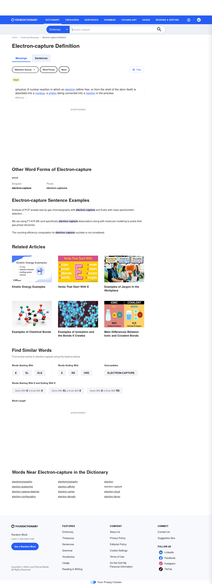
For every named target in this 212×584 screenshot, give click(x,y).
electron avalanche (22, 486)
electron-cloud (112, 491)
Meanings (21, 58)
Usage (66, 563)
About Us (115, 532)
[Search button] (160, 29)
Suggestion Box (166, 538)
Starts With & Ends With (29, 390)
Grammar (67, 550)
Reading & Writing (72, 569)
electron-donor (112, 496)
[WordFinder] (199, 20)
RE (73, 373)
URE (86, 373)
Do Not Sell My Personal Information (121, 564)
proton (53, 93)
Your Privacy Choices (109, 582)
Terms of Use (117, 556)
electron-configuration (24, 496)
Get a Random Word (25, 546)
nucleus (40, 93)
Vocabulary (68, 556)
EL (27, 373)
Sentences (41, 58)
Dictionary (55, 29)
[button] (189, 20)
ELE (39, 373)
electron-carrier (66, 491)
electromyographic (22, 481)
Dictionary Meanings (30, 37)
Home (14, 37)
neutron (90, 93)
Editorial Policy (118, 544)
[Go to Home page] (24, 19)
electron (70, 89)
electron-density (67, 496)
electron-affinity (66, 486)
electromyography (68, 481)
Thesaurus (68, 538)
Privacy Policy (118, 538)
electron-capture (121, 373)
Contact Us (164, 532)
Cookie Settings (118, 550)
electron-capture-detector (25, 491)
